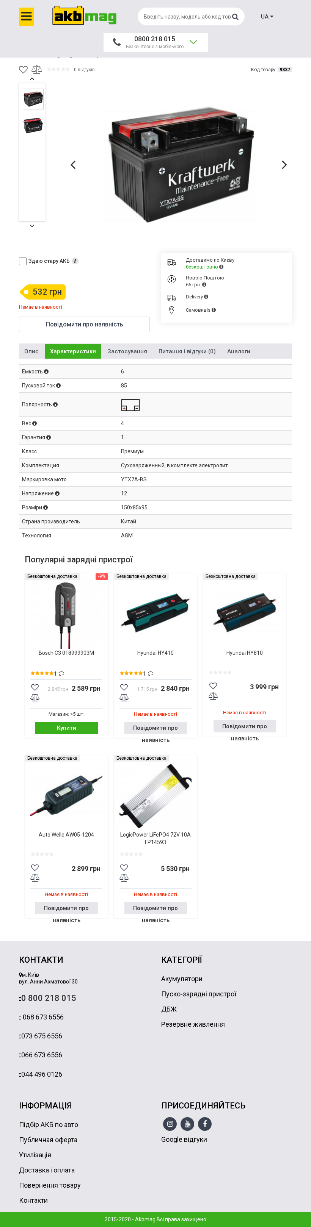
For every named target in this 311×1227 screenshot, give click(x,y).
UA (265, 16)
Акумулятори (182, 979)
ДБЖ (169, 1009)
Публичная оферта (48, 1140)
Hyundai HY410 (155, 653)
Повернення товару (50, 1185)
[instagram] (170, 1124)
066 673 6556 (41, 1055)
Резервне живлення (193, 1024)
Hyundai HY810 (244, 653)
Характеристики (73, 351)
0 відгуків (84, 69)
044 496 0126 (41, 1074)
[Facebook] (205, 1124)
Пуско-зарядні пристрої (198, 994)
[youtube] (187, 1124)
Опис (31, 351)
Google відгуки (184, 1139)
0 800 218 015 (48, 998)
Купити (66, 727)
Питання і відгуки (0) (187, 351)
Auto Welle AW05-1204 (66, 835)
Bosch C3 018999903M (66, 653)
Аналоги (238, 351)
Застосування (127, 351)
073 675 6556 (41, 1036)
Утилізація (35, 1155)
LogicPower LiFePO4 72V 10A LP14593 (155, 838)
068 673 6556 (42, 1017)
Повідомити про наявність (155, 729)
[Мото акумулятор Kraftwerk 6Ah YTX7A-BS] (180, 164)
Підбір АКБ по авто (48, 1125)
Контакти (33, 1200)
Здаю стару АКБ (49, 261)
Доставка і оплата (47, 1170)
